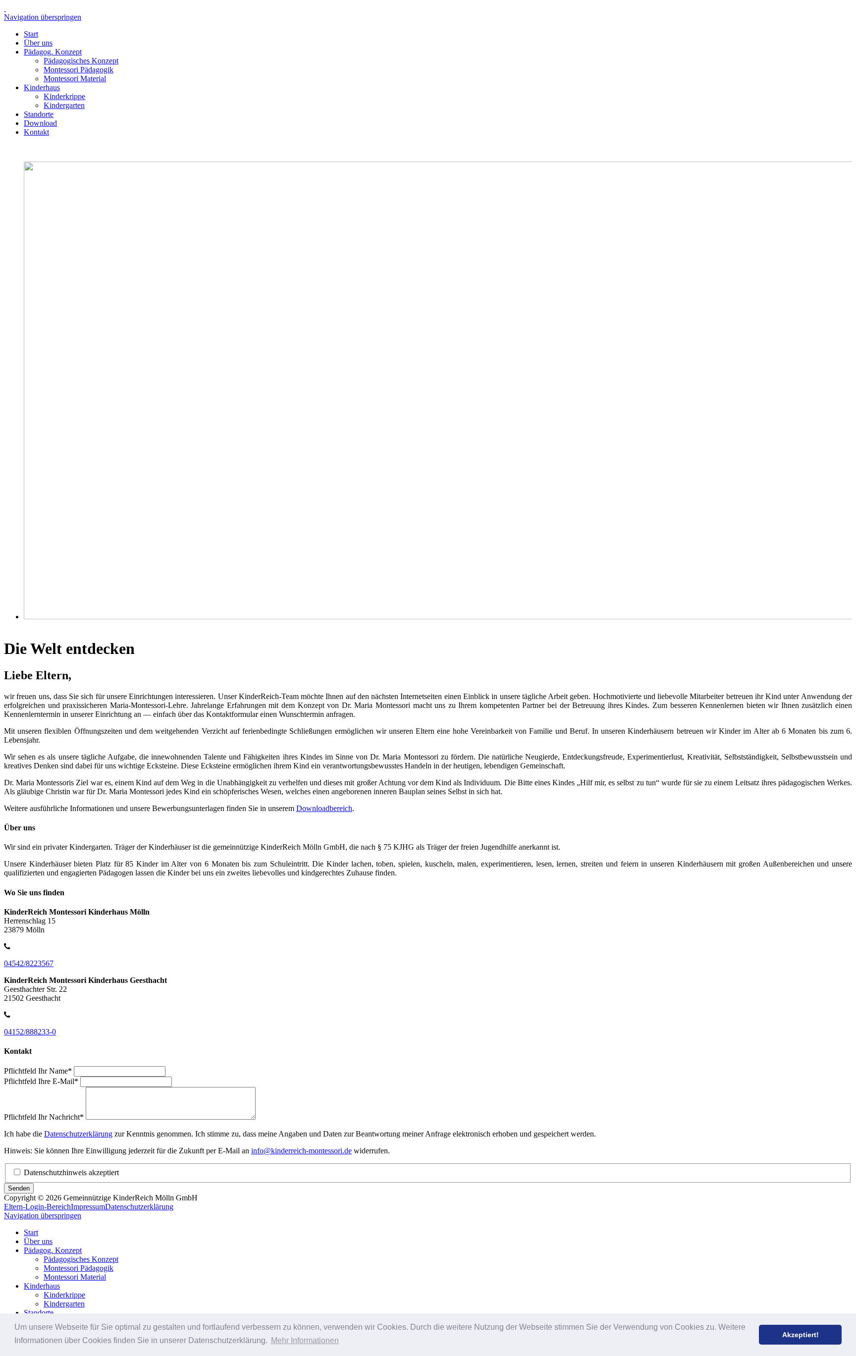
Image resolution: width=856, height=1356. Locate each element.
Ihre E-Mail (41, 1081)
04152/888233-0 (30, 1032)
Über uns (38, 43)
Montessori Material (75, 78)
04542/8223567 (29, 963)
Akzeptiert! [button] (800, 1335)
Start (31, 34)
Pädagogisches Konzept (81, 60)
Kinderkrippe (64, 96)
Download (40, 123)
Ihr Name (38, 1071)
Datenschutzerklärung (78, 1134)
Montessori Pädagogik (78, 69)
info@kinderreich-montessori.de (301, 1150)
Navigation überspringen (42, 17)
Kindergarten (64, 105)
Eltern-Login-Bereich (37, 1206)
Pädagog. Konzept (53, 52)
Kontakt (36, 132)
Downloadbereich (324, 808)
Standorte (39, 114)
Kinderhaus (42, 87)
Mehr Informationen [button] (305, 1340)
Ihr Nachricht (44, 1117)
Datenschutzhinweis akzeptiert (71, 1172)
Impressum (88, 1206)
